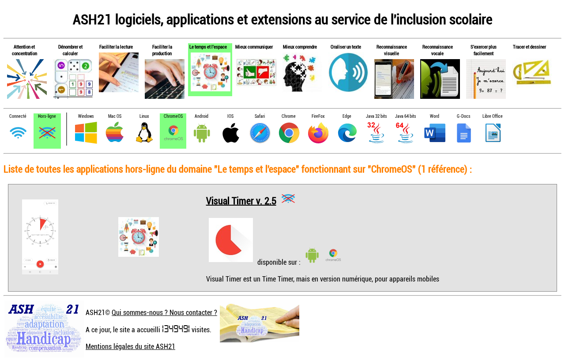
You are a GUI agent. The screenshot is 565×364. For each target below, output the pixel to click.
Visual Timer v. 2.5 (241, 200)
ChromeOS (173, 116)
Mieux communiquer (254, 46)
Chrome (289, 116)
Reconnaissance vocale (437, 49)
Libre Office (492, 116)
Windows (86, 116)
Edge (347, 116)
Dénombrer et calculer (70, 49)
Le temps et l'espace (208, 46)
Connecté (17, 116)
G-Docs (463, 116)
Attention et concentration (24, 49)
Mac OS (114, 116)
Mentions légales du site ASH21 (130, 346)
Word (434, 116)
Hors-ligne (47, 116)
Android (201, 116)
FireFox (318, 116)
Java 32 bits (376, 116)
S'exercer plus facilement (484, 49)
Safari (260, 116)
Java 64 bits (405, 116)
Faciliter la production (162, 49)
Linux (144, 116)
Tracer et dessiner (529, 46)
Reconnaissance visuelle (392, 49)
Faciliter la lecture (116, 46)
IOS (230, 116)
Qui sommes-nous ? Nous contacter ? (164, 312)
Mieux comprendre (300, 46)
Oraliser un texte (346, 46)
